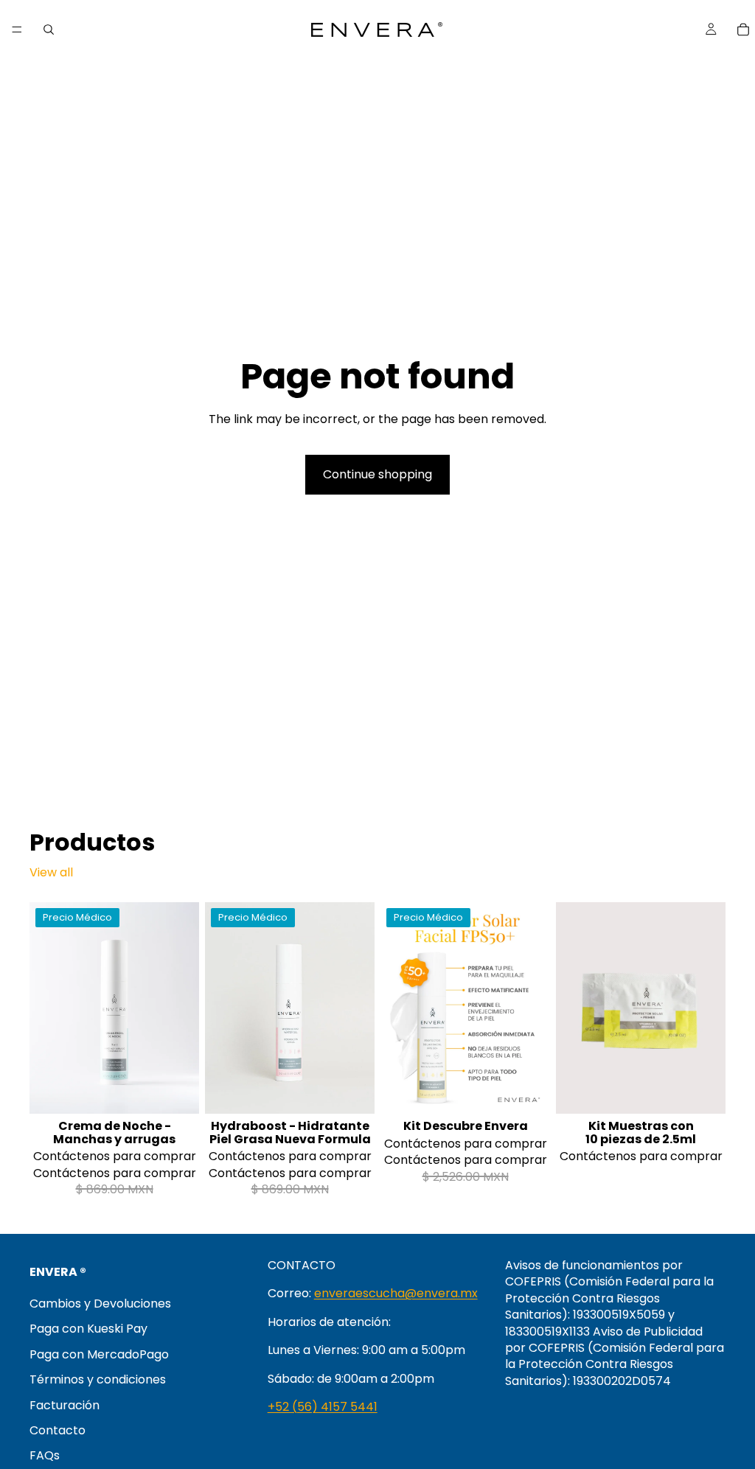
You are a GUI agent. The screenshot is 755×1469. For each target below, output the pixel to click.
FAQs (44, 1455)
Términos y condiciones (97, 1379)
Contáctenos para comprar (114, 1156)
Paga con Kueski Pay (88, 1328)
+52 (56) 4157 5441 (323, 1406)
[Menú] (17, 29)
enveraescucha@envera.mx (396, 1293)
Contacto (57, 1429)
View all (51, 873)
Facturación (64, 1404)
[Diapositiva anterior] (45, 1007)
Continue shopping (377, 474)
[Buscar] (48, 29)
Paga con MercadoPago (99, 1353)
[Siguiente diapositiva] (183, 1007)
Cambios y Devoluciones (100, 1303)
